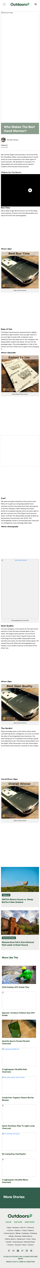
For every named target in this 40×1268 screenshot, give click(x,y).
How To (23, 1227)
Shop (24, 1244)
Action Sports (9, 1233)
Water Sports (27, 1236)
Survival (18, 1244)
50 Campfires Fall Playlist (14, 1154)
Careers (31, 1244)
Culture (10, 1230)
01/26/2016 (4, 147)
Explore (6, 895)
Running (18, 1236)
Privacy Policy (12, 1262)
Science (10, 1244)
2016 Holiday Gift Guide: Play (15, 987)
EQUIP (8, 1222)
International (18, 1242)
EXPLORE (18, 1222)
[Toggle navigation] (4, 4)
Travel (24, 1230)
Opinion (17, 1230)
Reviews (16, 1227)
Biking (18, 1233)
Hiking (11, 1236)
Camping (25, 1233)
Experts (31, 1230)
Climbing (33, 1233)
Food (28, 1239)
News (9, 1227)
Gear (34, 1239)
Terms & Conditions (27, 1262)
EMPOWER (29, 1222)
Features (30, 1227)
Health (8, 1242)
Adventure (21, 1239)
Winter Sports (11, 1239)
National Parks (9, 938)
